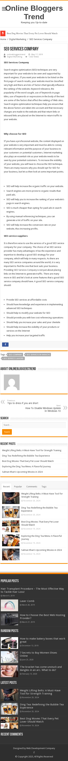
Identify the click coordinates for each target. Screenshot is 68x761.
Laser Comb (27, 601)
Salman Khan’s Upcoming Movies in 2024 (22, 472)
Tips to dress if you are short (22, 402)
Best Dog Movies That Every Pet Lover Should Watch (32, 33)
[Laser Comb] (9, 605)
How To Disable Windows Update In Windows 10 (43, 408)
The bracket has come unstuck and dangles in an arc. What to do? (41, 668)
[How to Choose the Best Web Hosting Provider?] (9, 619)
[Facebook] (34, 752)
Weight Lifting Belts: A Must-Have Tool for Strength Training (31, 450)
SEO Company (15, 355)
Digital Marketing (17, 39)
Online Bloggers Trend (34, 12)
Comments (31, 486)
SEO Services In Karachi (38, 355)
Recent (6, 486)
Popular (18, 486)
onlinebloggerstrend (16, 54)
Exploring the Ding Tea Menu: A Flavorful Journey (26, 466)
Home (3, 39)
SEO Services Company (25, 270)
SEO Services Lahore (13, 358)
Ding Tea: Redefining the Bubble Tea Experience (26, 455)
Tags (43, 486)
